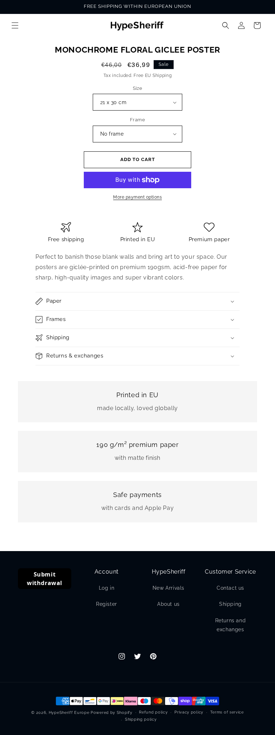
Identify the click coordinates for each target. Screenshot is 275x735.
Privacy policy (188, 712)
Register (106, 604)
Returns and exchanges (230, 625)
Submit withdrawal (44, 578)
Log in (107, 588)
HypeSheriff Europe (69, 712)
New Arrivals (168, 588)
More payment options (137, 197)
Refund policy (153, 712)
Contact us (230, 588)
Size (138, 88)
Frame (137, 119)
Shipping (230, 604)
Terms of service (227, 712)
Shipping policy (141, 719)
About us (168, 604)
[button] (15, 25)
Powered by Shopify (111, 712)
